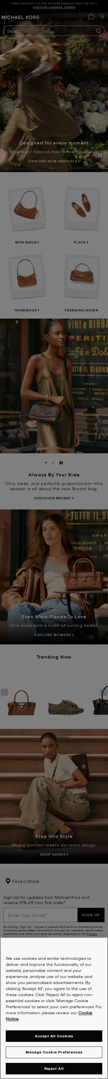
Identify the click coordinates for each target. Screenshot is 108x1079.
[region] (54, 1008)
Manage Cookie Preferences (54, 1052)
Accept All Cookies (54, 1036)
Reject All (54, 1068)
